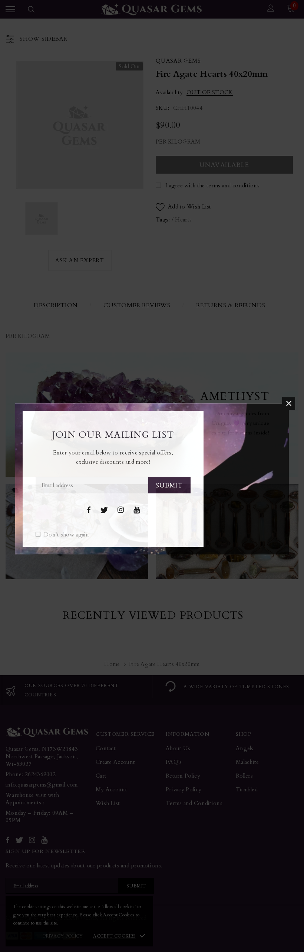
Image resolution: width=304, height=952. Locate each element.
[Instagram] (121, 510)
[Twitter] (104, 510)
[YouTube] (136, 510)
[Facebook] (88, 510)
